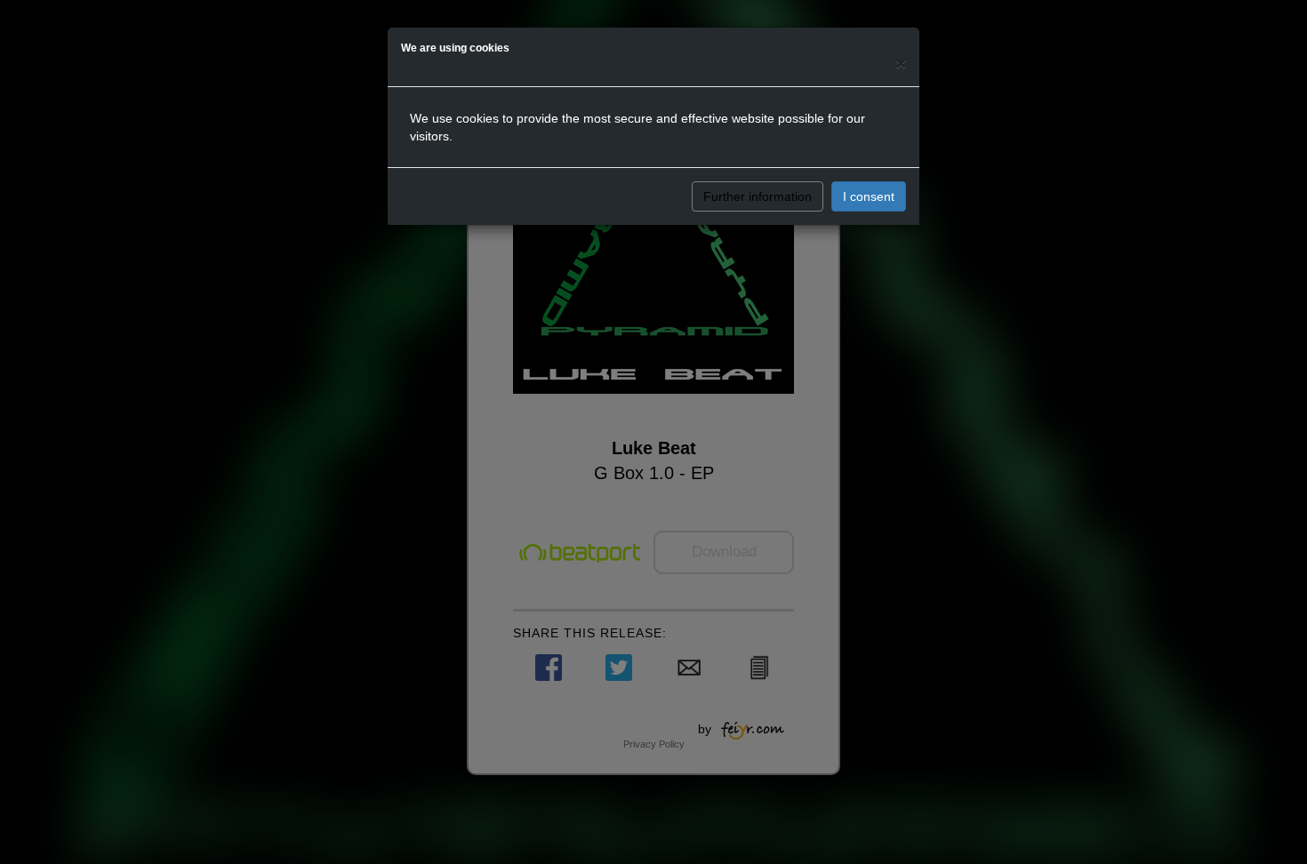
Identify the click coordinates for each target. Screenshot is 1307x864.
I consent (868, 196)
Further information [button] (757, 196)
